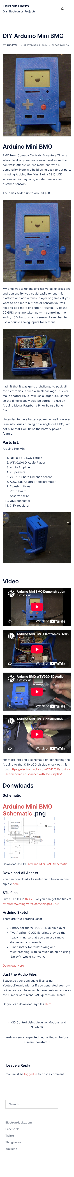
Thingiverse (13, 1142)
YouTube (11, 1149)
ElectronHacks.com (18, 1122)
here (16, 884)
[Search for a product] (62, 8)
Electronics (60, 45)
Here (48, 1004)
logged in (30, 1074)
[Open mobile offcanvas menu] (69, 8)
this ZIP (30, 899)
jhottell (13, 45)
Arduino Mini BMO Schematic (27, 810)
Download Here (13, 965)
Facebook (12, 1129)
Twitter (10, 1135)
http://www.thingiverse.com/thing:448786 (31, 904)
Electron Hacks (16, 6)
